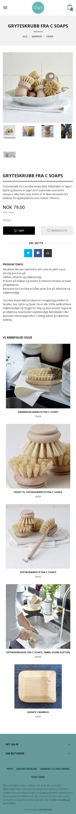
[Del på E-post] (48, 253)
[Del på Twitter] (28, 253)
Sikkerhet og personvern (54, 768)
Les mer (39, 799)
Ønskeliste (59, 230)
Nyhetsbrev (38, 777)
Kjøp (21, 230)
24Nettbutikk (45, 809)
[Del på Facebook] (38, 253)
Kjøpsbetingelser (26, 768)
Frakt (10, 768)
